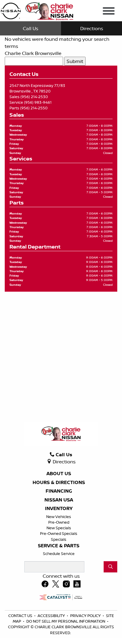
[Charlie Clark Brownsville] (37, 10)
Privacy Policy (86, 615)
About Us (58, 473)
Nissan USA (58, 500)
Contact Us (20, 615)
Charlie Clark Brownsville (33, 53)
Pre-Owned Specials (58, 533)
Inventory (59, 508)
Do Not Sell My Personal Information (66, 621)
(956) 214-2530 (34, 96)
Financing (59, 491)
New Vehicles (58, 516)
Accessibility (52, 615)
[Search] (110, 566)
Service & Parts (58, 545)
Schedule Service (59, 553)
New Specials (58, 527)
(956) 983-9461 (38, 102)
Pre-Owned (58, 522)
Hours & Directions (59, 482)
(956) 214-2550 (34, 108)
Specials (58, 539)
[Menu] (108, 12)
